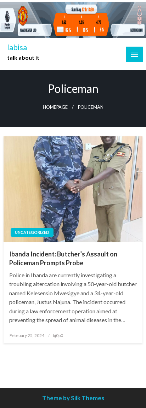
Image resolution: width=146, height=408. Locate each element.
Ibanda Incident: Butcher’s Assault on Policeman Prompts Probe (63, 258)
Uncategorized (32, 232)
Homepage (55, 107)
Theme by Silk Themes (73, 398)
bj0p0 (58, 335)
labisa (17, 47)
